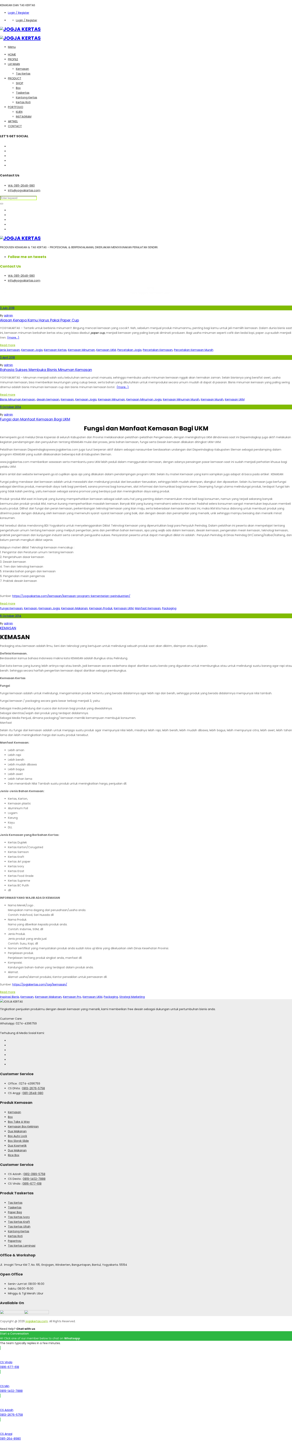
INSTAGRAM (23, 117)
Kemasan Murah (212, 399)
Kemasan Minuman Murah (181, 399)
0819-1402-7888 (34, 1179)
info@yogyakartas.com (24, 190)
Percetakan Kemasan (158, 350)
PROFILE (13, 59)
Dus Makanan (17, 1131)
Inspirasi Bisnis (9, 997)
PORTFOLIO (15, 107)
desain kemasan (48, 399)
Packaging (169, 608)
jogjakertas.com (37, 1321)
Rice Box (13, 1155)
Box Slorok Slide (18, 1141)
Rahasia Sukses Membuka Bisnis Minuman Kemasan (46, 369)
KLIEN (19, 112)
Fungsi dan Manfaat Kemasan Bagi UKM (35, 419)
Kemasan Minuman (81, 350)
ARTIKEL (13, 121)
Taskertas (22, 93)
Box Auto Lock (17, 1136)
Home (150, 288)
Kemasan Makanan (74, 608)
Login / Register (18, 13)
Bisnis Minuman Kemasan (17, 399)
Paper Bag (15, 1212)
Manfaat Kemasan (148, 608)
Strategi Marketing (132, 997)
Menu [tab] (12, 47)
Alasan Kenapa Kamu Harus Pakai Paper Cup (39, 320)
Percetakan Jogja (129, 350)
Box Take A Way (19, 1122)
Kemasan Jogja (32, 350)
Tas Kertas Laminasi (21, 1246)
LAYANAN (14, 64)
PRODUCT (14, 78)
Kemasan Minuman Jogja (143, 399)
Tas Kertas (23, 74)
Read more (7, 345)
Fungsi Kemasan (11, 608)
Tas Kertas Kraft (19, 1222)
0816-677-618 (32, 1184)
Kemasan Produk (100, 608)
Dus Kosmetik (17, 1146)
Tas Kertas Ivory (19, 1217)
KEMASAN (8, 628)
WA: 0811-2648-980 (21, 186)
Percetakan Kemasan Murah (193, 350)
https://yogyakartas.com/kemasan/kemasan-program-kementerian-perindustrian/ (71, 596)
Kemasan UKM (106, 350)
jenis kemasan (10, 350)
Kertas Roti (23, 102)
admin (8, 315)
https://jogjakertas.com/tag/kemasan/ (39, 984)
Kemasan (22, 69)
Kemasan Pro (72, 997)
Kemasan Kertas (55, 350)
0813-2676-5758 (33, 1088)
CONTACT (15, 126)
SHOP (19, 83)
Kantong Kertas (26, 97)
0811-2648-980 (32, 1093)
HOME (12, 54)
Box (18, 88)
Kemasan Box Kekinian (23, 1126)
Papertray (14, 1241)
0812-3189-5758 (34, 1174)
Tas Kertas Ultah (19, 1227)
